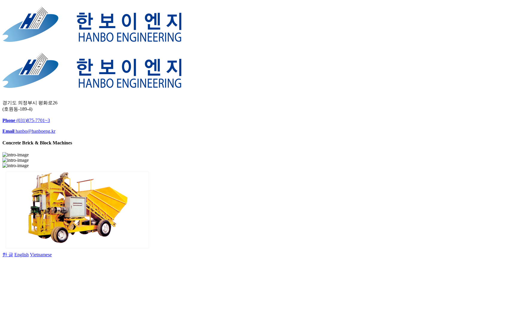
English (21, 254)
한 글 (7, 254)
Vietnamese (41, 254)
